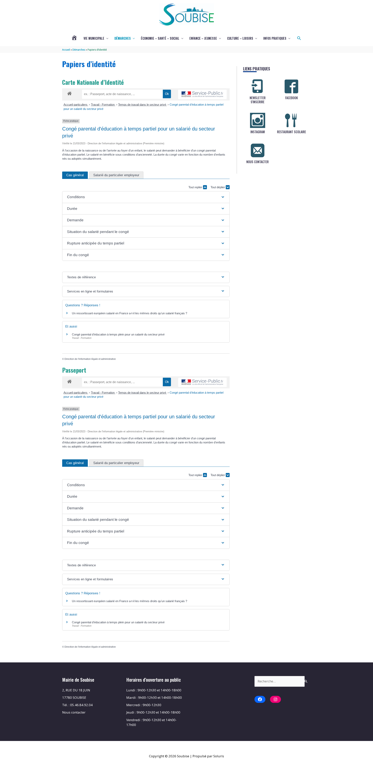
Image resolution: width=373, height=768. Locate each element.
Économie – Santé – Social (160, 38)
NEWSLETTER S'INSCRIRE (258, 99)
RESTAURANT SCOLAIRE (291, 132)
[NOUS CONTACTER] (257, 150)
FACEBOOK (291, 97)
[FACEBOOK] (291, 86)
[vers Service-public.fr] (202, 94)
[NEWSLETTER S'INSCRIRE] (257, 86)
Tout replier (195, 187)
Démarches (122, 38)
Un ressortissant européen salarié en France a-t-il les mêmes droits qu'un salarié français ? (129, 313)
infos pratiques (274, 38)
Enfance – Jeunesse (203, 38)
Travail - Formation (103, 104)
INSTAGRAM (257, 132)
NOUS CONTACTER (257, 161)
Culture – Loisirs (240, 38)
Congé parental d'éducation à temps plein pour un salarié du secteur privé (118, 334)
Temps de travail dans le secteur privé (142, 104)
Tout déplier (218, 187)
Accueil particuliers (76, 104)
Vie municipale (94, 38)
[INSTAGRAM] (257, 120)
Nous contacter (73, 712)
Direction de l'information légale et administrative (90, 359)
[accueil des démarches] (69, 93)
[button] (299, 38)
